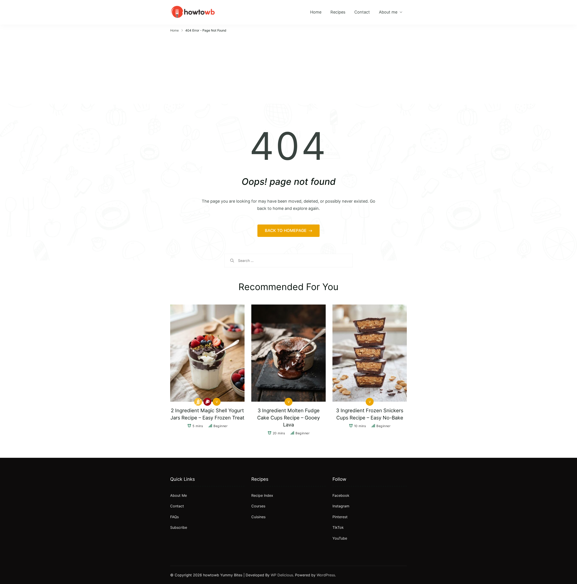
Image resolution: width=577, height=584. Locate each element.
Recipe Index (262, 495)
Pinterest (340, 517)
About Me (178, 495)
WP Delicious (282, 575)
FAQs (174, 517)
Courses (258, 506)
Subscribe (178, 527)
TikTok (338, 527)
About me (388, 12)
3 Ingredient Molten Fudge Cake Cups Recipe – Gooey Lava (288, 418)
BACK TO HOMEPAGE (286, 230)
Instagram (340, 506)
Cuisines (258, 517)
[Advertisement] (288, 67)
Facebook (340, 495)
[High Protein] (207, 402)
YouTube (339, 538)
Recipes (337, 12)
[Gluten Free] (198, 402)
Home (315, 12)
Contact (362, 12)
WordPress (326, 575)
